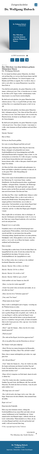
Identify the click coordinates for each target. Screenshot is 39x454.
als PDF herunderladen (18, 55)
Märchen (4, 65)
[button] (36, 4)
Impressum (10, 449)
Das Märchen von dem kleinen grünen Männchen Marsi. (18, 68)
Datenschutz (17, 449)
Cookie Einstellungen (26, 449)
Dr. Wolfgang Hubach (20, 9)
